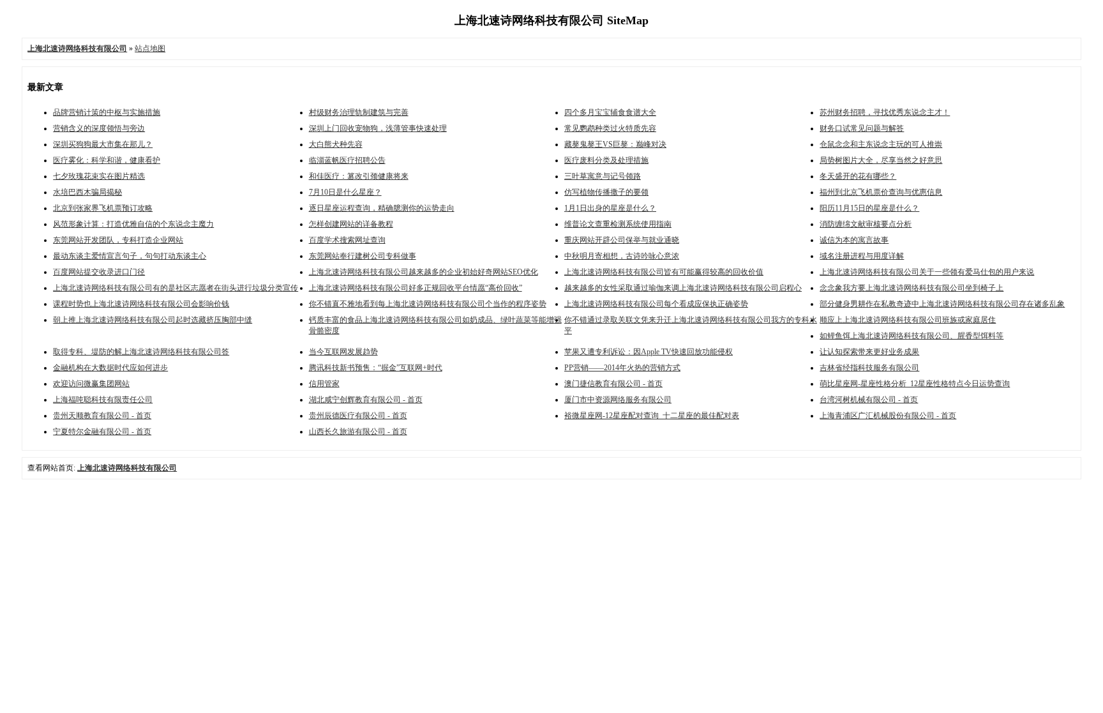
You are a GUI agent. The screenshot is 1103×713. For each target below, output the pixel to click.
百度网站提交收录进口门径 (99, 271)
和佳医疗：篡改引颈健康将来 (359, 176)
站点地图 (150, 48)
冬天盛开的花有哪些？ (858, 176)
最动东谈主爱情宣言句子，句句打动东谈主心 (129, 255)
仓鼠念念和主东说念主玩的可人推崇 (881, 144)
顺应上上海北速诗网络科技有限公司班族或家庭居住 (908, 319)
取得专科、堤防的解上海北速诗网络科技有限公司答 (141, 351)
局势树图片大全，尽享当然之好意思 (881, 160)
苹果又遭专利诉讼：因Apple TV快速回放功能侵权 (648, 351)
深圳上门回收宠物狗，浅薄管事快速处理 (378, 128)
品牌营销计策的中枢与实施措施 (106, 112)
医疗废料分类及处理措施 (606, 160)
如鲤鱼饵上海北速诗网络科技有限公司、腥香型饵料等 (911, 335)
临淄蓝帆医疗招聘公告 (347, 160)
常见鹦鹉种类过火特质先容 (610, 128)
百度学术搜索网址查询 (347, 240)
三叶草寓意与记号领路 (602, 176)
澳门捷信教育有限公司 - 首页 (613, 383)
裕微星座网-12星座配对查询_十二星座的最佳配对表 (651, 415)
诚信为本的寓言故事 (854, 240)
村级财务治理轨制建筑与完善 (359, 112)
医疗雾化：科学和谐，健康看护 (106, 160)
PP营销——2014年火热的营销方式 (622, 367)
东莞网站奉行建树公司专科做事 (362, 255)
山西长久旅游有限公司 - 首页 (358, 431)
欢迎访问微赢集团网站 (91, 383)
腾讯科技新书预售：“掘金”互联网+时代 (375, 367)
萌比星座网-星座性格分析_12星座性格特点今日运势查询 (915, 383)
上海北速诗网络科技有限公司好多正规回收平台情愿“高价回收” (415, 287)
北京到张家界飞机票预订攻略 (103, 208)
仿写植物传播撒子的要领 (606, 192)
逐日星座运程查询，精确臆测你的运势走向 (381, 208)
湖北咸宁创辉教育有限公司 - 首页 (366, 399)
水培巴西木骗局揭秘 (87, 192)
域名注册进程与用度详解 (862, 255)
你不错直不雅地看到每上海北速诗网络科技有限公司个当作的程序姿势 (427, 303)
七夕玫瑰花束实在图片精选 (99, 176)
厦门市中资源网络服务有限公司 (618, 399)
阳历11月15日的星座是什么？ (869, 208)
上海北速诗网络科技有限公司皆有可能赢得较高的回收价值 (663, 271)
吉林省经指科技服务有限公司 (869, 367)
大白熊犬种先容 (336, 144)
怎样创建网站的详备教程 (351, 224)
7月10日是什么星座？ (345, 192)
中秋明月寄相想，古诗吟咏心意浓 (621, 255)
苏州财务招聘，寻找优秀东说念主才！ (885, 112)
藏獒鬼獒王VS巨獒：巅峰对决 (615, 144)
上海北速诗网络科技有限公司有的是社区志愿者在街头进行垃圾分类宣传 (175, 287)
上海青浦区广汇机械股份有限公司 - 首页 (888, 415)
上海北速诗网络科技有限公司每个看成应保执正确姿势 (656, 303)
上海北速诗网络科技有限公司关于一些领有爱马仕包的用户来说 (927, 271)
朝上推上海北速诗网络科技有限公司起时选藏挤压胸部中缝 (152, 319)
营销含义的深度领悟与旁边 (99, 128)
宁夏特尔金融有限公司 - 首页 (102, 431)
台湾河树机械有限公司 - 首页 (869, 399)
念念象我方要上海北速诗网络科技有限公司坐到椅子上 (911, 287)
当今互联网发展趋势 (343, 351)
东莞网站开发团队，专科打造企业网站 (118, 240)
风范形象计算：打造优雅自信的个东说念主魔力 (133, 224)
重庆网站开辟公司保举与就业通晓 (621, 240)
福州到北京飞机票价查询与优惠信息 (881, 192)
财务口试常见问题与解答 (862, 128)
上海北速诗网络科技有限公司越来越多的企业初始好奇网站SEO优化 (423, 271)
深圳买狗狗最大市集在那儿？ (103, 144)
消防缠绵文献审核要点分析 (866, 224)
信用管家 (324, 383)
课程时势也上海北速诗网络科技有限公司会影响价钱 (141, 303)
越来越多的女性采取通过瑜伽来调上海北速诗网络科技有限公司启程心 (683, 287)
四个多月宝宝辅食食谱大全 (610, 112)
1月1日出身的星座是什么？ (610, 208)
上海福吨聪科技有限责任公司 (103, 399)
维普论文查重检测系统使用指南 (618, 224)
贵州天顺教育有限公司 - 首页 (102, 415)
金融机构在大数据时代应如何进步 (110, 367)
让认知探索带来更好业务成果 (869, 351)
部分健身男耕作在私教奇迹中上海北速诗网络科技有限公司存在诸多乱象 (942, 303)
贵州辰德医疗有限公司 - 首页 (358, 415)
